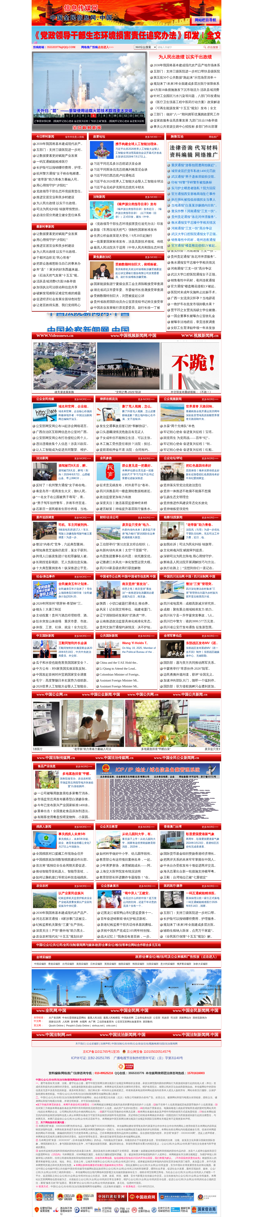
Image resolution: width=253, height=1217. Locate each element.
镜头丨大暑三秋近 (48, 609)
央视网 (83, 1021)
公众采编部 (93, 1043)
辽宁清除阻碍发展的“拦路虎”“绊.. (123, 615)
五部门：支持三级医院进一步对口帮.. (189, 912)
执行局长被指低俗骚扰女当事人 (193, 199)
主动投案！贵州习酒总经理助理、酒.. (62, 615)
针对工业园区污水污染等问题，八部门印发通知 (187, 96)
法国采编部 (152, 964)
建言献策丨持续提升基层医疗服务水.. (126, 509)
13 (130, 115)
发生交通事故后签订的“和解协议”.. (124, 426)
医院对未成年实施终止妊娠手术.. (194, 263)
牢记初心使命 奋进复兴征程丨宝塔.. (188, 432)
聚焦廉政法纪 (102, 256)
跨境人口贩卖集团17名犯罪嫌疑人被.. (62, 556)
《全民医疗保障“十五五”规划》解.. (187, 936)
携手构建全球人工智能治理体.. (136, 144)
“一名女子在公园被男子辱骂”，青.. (60, 497)
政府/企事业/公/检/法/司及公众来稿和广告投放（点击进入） (176, 956)
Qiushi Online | (57, 1025)
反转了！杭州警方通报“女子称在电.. (61, 485)
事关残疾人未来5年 (72, 834)
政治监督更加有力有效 (115, 497)
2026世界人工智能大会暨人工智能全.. (62, 686)
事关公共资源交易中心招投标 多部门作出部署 (186, 126)
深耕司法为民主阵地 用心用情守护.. (188, 556)
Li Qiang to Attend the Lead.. (118, 668)
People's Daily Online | (78, 1025)
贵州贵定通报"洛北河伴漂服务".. (194, 216)
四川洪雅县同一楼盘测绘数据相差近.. (126, 491)
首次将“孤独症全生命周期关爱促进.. (61, 865)
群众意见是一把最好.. (137, 465)
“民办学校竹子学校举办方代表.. (193, 316)
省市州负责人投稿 (74, 137)
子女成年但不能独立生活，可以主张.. (126, 438)
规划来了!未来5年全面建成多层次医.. (189, 924)
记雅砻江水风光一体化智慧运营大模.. (126, 562)
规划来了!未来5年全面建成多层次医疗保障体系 (186, 83)
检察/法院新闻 (173, 517)
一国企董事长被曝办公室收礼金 (193, 287)
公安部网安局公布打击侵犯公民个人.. (62, 438)
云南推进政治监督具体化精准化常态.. (126, 621)
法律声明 (105, 1043)
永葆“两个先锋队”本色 (179, 426)
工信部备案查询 (105, 1021)
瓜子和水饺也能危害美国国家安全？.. (62, 662)
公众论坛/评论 (173, 458)
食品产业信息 (47, 766)
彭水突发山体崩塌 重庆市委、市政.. (62, 621)
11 (120, 115)
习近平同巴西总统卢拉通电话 (114, 175)
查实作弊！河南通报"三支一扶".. (194, 211)
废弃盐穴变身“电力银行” (161, 749)
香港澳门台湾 (173, 826)
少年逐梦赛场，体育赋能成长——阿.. (126, 865)
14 (136, 115)
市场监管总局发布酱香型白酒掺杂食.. (63, 799)
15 (141, 115)
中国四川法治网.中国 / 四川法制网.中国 (189, 576)
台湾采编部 (68, 964)
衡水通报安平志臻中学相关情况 (193, 222)
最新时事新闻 (45, 226)
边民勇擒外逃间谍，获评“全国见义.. (188, 674)
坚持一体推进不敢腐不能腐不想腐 (187, 491)
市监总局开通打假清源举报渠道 (193, 328)
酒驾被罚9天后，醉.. (73, 465)
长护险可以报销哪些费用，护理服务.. (189, 918)
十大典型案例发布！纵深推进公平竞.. (62, 568)
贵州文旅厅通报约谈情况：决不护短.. (126, 627)
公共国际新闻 (109, 635)
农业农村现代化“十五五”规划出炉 (59, 936)
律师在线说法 (109, 399)
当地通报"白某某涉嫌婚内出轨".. (194, 205)
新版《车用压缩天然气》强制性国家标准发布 (125, 229)
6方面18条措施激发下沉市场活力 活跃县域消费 (186, 89)
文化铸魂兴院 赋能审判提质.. (183, 550)
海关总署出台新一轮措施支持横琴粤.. (189, 871)
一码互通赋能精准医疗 (52, 161)
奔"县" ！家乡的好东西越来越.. (57, 269)
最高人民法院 (95, 1017)
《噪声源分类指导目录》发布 (136, 204)
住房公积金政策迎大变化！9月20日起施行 (123, 235)
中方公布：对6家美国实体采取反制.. (61, 668)
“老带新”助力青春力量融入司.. (57, 179)
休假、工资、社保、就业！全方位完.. (62, 627)
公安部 (156, 1017)
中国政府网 (127, 1017)
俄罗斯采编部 (184, 964)
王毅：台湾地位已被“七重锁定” (185, 877)
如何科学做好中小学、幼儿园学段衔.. (126, 853)
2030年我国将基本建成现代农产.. (59, 143)
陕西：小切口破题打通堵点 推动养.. (124, 603)
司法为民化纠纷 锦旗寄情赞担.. (58, 209)
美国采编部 (82, 964)
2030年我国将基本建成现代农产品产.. (62, 912)
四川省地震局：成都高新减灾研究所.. (189, 603)
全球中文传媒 (64, 11)
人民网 (65, 1021)
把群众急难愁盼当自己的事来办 (58, 263)
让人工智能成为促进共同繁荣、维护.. (62, 449)
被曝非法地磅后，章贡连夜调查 (193, 293)
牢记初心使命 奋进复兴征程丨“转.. (187, 443)
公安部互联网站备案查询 (128, 1021)
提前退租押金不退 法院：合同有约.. (124, 449)
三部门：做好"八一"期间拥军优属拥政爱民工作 (187, 114)
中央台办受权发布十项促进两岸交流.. (189, 865)
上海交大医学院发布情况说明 (120, 871)
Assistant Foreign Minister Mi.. (119, 680)
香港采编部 (54, 964)
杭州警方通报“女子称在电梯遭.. (58, 173)
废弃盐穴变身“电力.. (136, 524)
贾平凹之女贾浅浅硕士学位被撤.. (194, 281)
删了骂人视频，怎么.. (137, 406)
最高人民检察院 (111, 1017)
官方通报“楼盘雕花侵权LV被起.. (193, 245)
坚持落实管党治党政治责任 (182, 485)
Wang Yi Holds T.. (135, 643)
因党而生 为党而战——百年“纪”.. (186, 438)
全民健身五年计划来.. (74, 584)
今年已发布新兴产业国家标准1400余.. (63, 805)
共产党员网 (55, 1017)
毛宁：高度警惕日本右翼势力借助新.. (62, 680)
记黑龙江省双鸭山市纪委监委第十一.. (127, 912)
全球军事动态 (173, 635)
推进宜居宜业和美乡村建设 (55, 197)
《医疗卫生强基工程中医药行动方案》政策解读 (187, 102)
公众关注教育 (109, 826)
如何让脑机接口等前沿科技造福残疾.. (62, 877)
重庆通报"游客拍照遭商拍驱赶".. (194, 165)
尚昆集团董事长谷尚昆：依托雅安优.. (126, 556)
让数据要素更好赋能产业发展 (56, 155)
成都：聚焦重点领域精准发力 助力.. (188, 609)
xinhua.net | (98, 1025)
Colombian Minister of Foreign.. (120, 674)
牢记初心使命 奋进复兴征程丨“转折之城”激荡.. (39, 121)
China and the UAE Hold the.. (119, 662)
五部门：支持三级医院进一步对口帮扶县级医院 (187, 71)
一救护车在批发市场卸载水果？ (193, 275)
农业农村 (42, 885)
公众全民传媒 (45, 399)
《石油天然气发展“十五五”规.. (57, 275)
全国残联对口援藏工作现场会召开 (59, 853)
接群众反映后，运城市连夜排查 (193, 305)
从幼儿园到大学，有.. (137, 834)
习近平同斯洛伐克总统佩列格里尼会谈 (120, 169)
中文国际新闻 (45, 635)
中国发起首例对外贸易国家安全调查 (61, 674)
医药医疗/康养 (173, 885)
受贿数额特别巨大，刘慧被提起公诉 (119, 295)
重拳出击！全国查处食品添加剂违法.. (63, 811)
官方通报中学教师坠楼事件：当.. (194, 322)
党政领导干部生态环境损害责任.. (59, 191)
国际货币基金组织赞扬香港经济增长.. (189, 853)
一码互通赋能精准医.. (201, 893)
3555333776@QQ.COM (61, 47)
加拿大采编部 (200, 964)
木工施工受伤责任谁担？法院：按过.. (126, 443)
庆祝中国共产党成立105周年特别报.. (126, 930)
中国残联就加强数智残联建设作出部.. (62, 859)
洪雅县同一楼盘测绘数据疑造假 (193, 310)
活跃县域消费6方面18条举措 (56, 281)
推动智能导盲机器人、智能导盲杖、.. (62, 871)
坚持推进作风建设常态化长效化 (185, 503)
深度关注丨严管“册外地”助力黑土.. (60, 930)
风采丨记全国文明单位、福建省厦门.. (126, 609)
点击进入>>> (106, 47)
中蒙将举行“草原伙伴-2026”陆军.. (186, 668)
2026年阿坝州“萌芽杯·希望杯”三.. (59, 603)
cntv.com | (111, 1025)
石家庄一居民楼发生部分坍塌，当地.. (62, 509)
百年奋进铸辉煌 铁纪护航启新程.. (124, 918)
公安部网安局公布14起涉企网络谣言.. (62, 426)
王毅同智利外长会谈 (73, 643)
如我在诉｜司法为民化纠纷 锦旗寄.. (188, 544)
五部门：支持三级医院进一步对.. (59, 149)
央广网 (91, 1021)
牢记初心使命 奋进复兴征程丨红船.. (188, 449)
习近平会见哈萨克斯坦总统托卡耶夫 (119, 187)
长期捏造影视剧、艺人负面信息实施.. (62, 562)
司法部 (174, 1017)
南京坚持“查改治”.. (135, 584)
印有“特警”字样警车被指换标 (191, 182)
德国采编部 (124, 964)
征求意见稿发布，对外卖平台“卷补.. (125, 485)
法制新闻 (99, 196)
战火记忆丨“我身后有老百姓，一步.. (126, 936)
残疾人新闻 (43, 826)
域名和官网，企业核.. (74, 406)
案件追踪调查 (45, 517)
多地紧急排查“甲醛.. (76, 773)
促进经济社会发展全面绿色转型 (58, 299)
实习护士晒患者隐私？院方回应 (193, 188)
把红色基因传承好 (198, 465)
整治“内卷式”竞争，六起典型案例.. (60, 544)
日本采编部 (96, 964)
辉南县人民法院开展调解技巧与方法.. (189, 562)
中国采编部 (40, 964)
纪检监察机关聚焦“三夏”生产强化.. (60, 924)
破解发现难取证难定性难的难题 (58, 293)
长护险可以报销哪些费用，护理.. (59, 167)
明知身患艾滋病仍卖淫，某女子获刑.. (62, 550)
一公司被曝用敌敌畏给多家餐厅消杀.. (63, 793)
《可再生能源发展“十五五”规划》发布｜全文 (185, 108)
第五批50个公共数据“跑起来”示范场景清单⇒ (185, 77)
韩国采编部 (138, 964)
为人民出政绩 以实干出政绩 (185, 56)
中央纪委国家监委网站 (74, 1017)
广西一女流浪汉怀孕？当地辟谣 (193, 269)
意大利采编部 (167, 964)
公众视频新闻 (173, 399)
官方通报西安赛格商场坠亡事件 (193, 194)
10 (114, 115)
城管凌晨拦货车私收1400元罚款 (193, 171)
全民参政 (106, 458)
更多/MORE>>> (153, 137)
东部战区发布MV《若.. (202, 643)
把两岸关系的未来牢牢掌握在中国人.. (189, 859)
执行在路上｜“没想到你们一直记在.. (188, 568)
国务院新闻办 (200, 1017)
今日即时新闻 (45, 136)
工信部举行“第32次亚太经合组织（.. (125, 544)
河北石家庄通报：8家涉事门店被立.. (61, 918)
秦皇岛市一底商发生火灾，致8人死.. (61, 491)
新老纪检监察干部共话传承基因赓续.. (127, 924)
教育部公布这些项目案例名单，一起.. (126, 859)
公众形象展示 (110, 885)
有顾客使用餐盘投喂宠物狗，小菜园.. (63, 817)
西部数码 (147, 1021)
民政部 (165, 1017)
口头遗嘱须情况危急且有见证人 (122, 432)
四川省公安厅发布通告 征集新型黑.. (188, 627)
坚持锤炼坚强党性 (176, 509)
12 (125, 115)
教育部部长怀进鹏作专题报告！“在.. (125, 877)
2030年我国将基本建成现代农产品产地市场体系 (187, 65)
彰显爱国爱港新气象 (200, 834)
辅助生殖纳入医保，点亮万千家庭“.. (188, 930)
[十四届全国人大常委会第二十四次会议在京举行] (126, 39)
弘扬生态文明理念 (176, 497)
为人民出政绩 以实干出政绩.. (56, 203)
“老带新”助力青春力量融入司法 (34, 749)
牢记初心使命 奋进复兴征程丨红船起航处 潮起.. (95, 121)
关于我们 (80, 1043)
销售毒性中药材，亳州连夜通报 (193, 239)
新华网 (74, 1021)
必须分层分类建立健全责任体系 (58, 215)
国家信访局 (55, 1021)
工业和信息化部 (143, 1017)
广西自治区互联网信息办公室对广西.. (62, 432)
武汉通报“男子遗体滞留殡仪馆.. (193, 176)
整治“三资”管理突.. (199, 584)
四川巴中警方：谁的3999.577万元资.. (189, 621)
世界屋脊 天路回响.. (200, 406)
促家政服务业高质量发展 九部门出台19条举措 (186, 120)
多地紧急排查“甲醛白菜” (98, 749)
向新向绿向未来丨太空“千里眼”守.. (124, 550)
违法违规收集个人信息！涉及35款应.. (62, 443)
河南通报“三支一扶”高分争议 (191, 228)
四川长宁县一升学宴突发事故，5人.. (188, 615)
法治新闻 (42, 458)
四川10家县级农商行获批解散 (120, 568)
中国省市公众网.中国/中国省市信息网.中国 (128, 576)
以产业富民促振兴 (71, 893)
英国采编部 (110, 964)
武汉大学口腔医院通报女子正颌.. (194, 234)
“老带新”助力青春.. (199, 524)
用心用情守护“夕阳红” (52, 185)
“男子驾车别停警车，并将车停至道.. (61, 503)
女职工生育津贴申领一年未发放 (193, 299)
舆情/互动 (177, 136)
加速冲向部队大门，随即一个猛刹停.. (189, 680)
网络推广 (213, 137)
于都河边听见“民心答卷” (53, 257)
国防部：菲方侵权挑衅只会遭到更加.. (189, 686)
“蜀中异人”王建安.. (136, 893)
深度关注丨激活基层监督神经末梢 (123, 503)
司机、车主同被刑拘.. (74, 524)
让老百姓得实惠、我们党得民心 (58, 305)
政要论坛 (99, 136)
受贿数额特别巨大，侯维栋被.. (136, 264)
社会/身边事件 (45, 576)
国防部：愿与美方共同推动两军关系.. (189, 662)
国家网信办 (185, 1017)
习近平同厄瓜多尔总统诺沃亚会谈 (117, 163)
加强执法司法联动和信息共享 (56, 287)
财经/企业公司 (109, 517)
